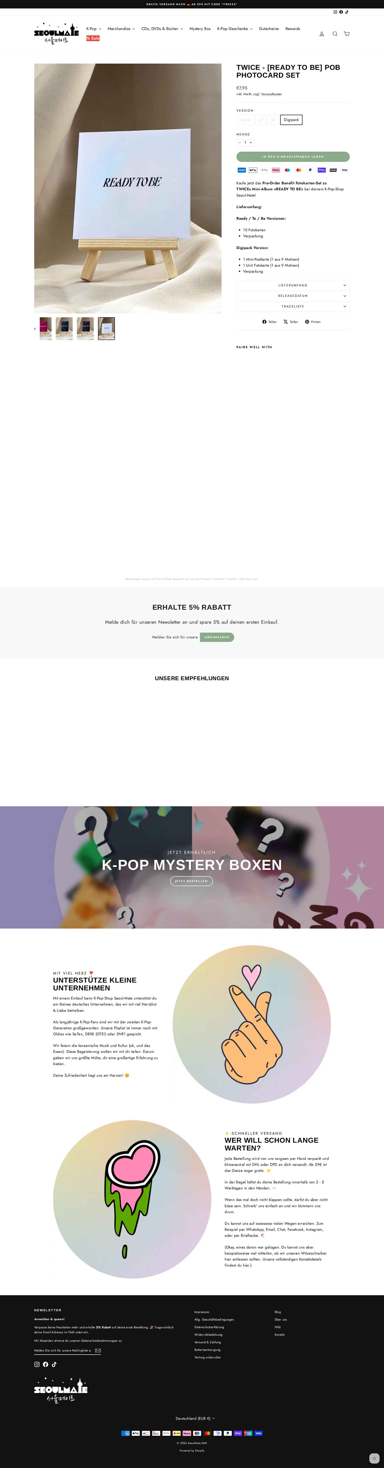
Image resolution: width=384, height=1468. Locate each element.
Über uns (281, 1319)
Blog (278, 1312)
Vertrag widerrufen (207, 1357)
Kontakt (280, 1334)
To (261, 119)
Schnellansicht (72, 763)
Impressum (202, 1312)
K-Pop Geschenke (233, 29)
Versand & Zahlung (207, 1342)
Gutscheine (269, 29)
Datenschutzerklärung (209, 1327)
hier (255, 579)
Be (273, 119)
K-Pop (92, 29)
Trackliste (293, 306)
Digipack (291, 119)
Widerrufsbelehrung (208, 1334)
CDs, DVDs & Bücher (161, 29)
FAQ (278, 1327)
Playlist (119, 1028)
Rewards (293, 29)
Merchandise (120, 29)
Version (245, 110)
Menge (243, 134)
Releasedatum (293, 296)
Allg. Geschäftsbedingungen (214, 1319)
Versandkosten (271, 94)
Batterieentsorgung (207, 1349)
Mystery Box (200, 29)
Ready (246, 119)
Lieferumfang (293, 285)
